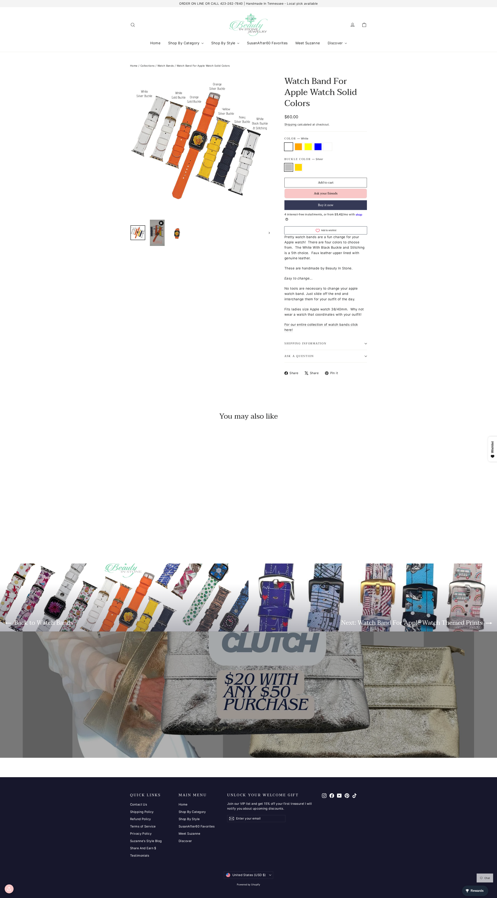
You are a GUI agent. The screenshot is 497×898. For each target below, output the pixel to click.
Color (296, 139)
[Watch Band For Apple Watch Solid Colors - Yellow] (142, 528)
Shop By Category (184, 43)
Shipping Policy (142, 812)
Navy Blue (318, 147)
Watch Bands (165, 65)
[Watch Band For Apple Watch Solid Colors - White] (132, 528)
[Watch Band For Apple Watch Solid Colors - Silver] (132, 534)
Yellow (308, 147)
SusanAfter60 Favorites (267, 43)
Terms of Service (143, 826)
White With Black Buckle (328, 147)
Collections (147, 65)
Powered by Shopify (248, 884)
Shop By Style (223, 43)
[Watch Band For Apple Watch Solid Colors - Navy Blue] (147, 528)
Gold (298, 167)
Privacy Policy (141, 833)
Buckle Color (303, 159)
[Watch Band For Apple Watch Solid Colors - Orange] (137, 528)
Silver (288, 167)
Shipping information (305, 343)
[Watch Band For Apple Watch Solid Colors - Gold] (137, 534)
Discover (336, 43)
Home (155, 43)
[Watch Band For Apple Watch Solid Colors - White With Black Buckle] (152, 528)
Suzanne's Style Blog (146, 841)
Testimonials (139, 855)
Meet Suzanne (307, 43)
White (288, 147)
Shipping (290, 124)
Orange (298, 147)
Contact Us (138, 804)
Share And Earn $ (143, 848)
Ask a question (299, 356)
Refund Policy (140, 819)
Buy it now (325, 205)
